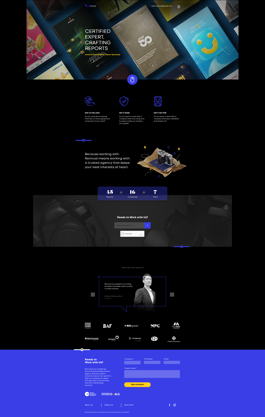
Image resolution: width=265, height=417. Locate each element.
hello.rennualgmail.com (161, 6)
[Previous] (93, 294)
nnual (93, 6)
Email (166, 359)
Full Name (148, 359)
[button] (179, 6)
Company (128, 359)
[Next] (172, 294)
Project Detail (130, 368)
